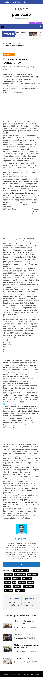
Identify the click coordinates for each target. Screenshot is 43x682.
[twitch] (24, 9)
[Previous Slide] (37, 2)
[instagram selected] (18, 9)
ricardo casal (28, 587)
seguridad (8, 591)
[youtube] (27, 9)
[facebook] (15, 9)
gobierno (16, 579)
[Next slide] (40, 2)
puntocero (21, 14)
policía (30, 583)
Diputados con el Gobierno (25, 634)
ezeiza (7, 579)
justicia (7, 583)
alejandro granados (21, 571)
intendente (27, 579)
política (7, 587)
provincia (16, 587)
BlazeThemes (35, 674)
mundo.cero (9, 54)
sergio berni (20, 591)
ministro (22, 583)
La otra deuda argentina (24, 658)
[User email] (21, 565)
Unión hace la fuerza (9, 2)
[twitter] (21, 9)
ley (14, 583)
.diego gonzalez (11, 67)
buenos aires (20, 575)
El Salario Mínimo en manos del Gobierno (21, 2)
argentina (8, 575)
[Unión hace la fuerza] (31, 34)
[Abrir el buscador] (37, 26)
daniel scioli (32, 575)
